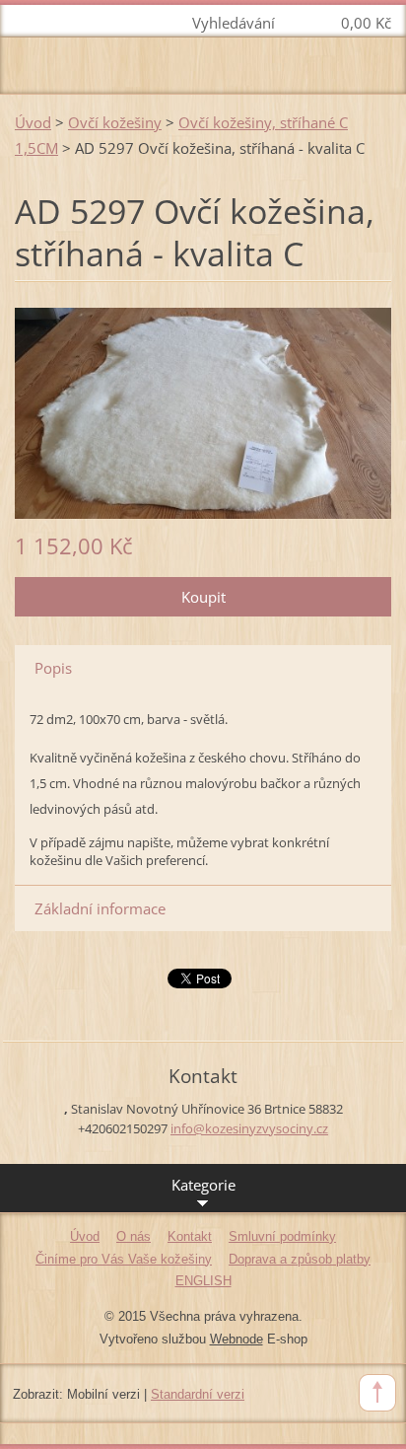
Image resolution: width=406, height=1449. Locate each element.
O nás (133, 1236)
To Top (377, 1393)
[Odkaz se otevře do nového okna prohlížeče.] (203, 411)
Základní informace (100, 908)
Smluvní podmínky (282, 1236)
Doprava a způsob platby (300, 1259)
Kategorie (203, 1185)
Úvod (33, 122)
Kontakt (190, 1236)
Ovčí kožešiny (115, 122)
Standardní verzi (197, 1394)
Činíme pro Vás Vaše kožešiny (123, 1259)
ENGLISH (203, 1280)
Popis (53, 668)
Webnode (236, 1339)
